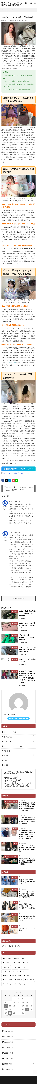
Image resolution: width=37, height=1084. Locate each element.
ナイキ (27, 967)
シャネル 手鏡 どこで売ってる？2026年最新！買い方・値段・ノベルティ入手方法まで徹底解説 (27, 820)
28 (10, 1013)
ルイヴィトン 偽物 (10, 781)
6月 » (9, 1015)
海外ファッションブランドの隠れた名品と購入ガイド (14, 4)
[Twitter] (6, 480)
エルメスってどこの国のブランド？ (27, 660)
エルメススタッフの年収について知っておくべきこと (27, 625)
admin (12, 20)
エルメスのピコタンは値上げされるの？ (14, 473)
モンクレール (7, 958)
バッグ (25, 20)
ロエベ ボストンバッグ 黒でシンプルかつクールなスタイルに (27, 918)
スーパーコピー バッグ (10, 984)
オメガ (26, 962)
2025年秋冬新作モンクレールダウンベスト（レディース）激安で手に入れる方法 (27, 906)
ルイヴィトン (7, 962)
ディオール (19, 979)
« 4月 (5, 1015)
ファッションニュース (12, 746)
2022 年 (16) (8, 1053)
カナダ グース (24, 984)
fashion (17, 958)
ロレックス (7, 971)
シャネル (17, 962)
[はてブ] (9, 480)
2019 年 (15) (8, 1069)
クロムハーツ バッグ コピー (13, 780)
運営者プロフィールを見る (18, 718)
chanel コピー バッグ (10, 777)
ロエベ (25, 958)
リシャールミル (8, 979)
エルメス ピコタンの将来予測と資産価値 (17, 89)
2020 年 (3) (8, 1064)
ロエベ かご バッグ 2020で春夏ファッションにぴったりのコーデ (27, 881)
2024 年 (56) (8, 1042)
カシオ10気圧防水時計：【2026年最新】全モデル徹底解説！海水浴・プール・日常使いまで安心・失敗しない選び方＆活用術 (27, 834)
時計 (6, 751)
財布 (6, 760)
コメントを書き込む (19, 598)
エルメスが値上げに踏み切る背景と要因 (17, 81)
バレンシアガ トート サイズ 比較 (27, 929)
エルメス (29, 473)
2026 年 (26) (8, 1031)
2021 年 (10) (8, 1058)
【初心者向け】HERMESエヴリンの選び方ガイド (26, 637)
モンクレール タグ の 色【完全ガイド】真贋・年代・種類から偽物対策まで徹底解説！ (27, 848)
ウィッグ (7, 737)
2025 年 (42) (8, 1036)
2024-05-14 (13, 532)
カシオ (6, 975)
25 (27, 1009)
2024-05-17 (13, 502)
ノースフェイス (17, 967)
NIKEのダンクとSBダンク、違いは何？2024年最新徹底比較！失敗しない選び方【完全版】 (27, 861)
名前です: (7, 714)
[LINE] (16, 480)
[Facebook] (2, 480)
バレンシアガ (30, 979)
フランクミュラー (16, 975)
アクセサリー (9, 732)
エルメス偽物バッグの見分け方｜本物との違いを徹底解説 (27, 613)
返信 (18, 502)
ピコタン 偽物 (11, 362)
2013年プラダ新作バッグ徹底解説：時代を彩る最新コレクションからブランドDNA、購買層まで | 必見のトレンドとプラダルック (27, 677)
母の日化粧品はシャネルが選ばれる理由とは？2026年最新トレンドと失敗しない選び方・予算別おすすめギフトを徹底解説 (27, 806)
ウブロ (16, 971)
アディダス (28, 975)
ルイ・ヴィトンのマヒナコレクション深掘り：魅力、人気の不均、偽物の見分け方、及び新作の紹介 (27, 894)
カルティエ (25, 971)
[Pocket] (13, 480)
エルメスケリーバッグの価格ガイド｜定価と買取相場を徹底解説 (27, 649)
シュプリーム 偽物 (10, 778)
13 (6, 1006)
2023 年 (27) (8, 1047)
